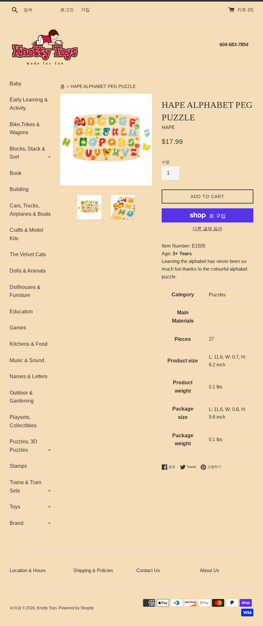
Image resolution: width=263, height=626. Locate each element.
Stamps (18, 466)
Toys (30, 506)
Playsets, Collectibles (23, 421)
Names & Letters (28, 376)
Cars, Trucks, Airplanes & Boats (30, 210)
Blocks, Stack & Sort (30, 153)
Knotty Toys (47, 608)
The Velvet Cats (28, 254)
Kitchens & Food (28, 344)
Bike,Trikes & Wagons (25, 128)
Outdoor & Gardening (22, 397)
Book (15, 173)
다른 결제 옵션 (207, 228)
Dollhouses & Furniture (25, 291)
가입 (85, 9)
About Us (209, 570)
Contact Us (148, 570)
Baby (15, 83)
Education (21, 311)
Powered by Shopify (76, 608)
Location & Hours (28, 570)
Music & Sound (27, 360)
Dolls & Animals (28, 271)
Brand (30, 523)
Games (18, 327)
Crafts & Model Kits (26, 234)
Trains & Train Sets (30, 486)
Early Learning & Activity (29, 104)
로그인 (67, 9)
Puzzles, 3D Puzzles (30, 446)
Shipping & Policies (93, 570)
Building (19, 189)
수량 (165, 162)
